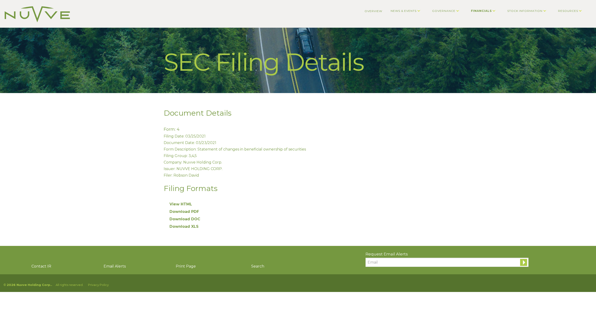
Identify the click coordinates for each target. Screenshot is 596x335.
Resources (568, 11)
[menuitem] (373, 11)
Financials (481, 11)
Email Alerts (115, 266)
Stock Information (524, 11)
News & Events (404, 11)
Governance (443, 11)
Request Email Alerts (387, 254)
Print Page (186, 266)
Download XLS (184, 226)
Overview (373, 11)
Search (257, 266)
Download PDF (184, 211)
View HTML (180, 204)
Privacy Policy (98, 284)
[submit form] (523, 262)
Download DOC (184, 219)
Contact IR (41, 266)
